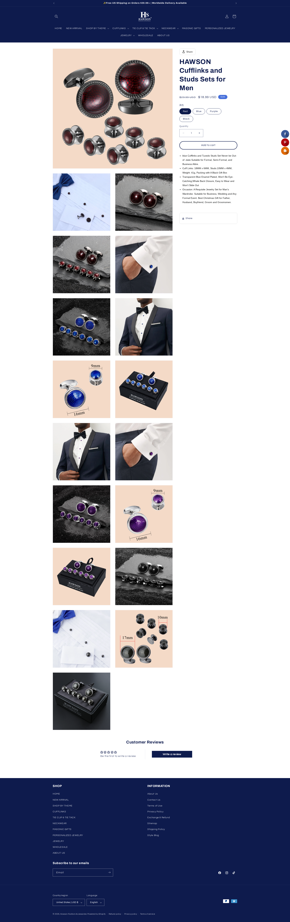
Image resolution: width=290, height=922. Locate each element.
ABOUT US (59, 853)
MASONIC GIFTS (62, 829)
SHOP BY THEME (62, 806)
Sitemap (152, 823)
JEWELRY (58, 841)
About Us (152, 794)
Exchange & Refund (158, 817)
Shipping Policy (156, 829)
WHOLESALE (60, 847)
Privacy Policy (155, 811)
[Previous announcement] (54, 3)
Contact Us (153, 800)
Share (189, 51)
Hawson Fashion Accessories (73, 914)
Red (185, 111)
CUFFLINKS (59, 811)
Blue (199, 111)
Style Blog (153, 835)
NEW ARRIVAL (61, 800)
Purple (214, 111)
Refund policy (115, 914)
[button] (56, 16)
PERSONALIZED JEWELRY (68, 835)
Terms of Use (154, 806)
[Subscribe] (109, 872)
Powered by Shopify (96, 914)
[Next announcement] (236, 3)
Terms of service (147, 914)
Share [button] (189, 218)
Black (186, 119)
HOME (56, 794)
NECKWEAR (60, 823)
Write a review (172, 754)
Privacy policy (130, 914)
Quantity (183, 126)
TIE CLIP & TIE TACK (64, 817)
